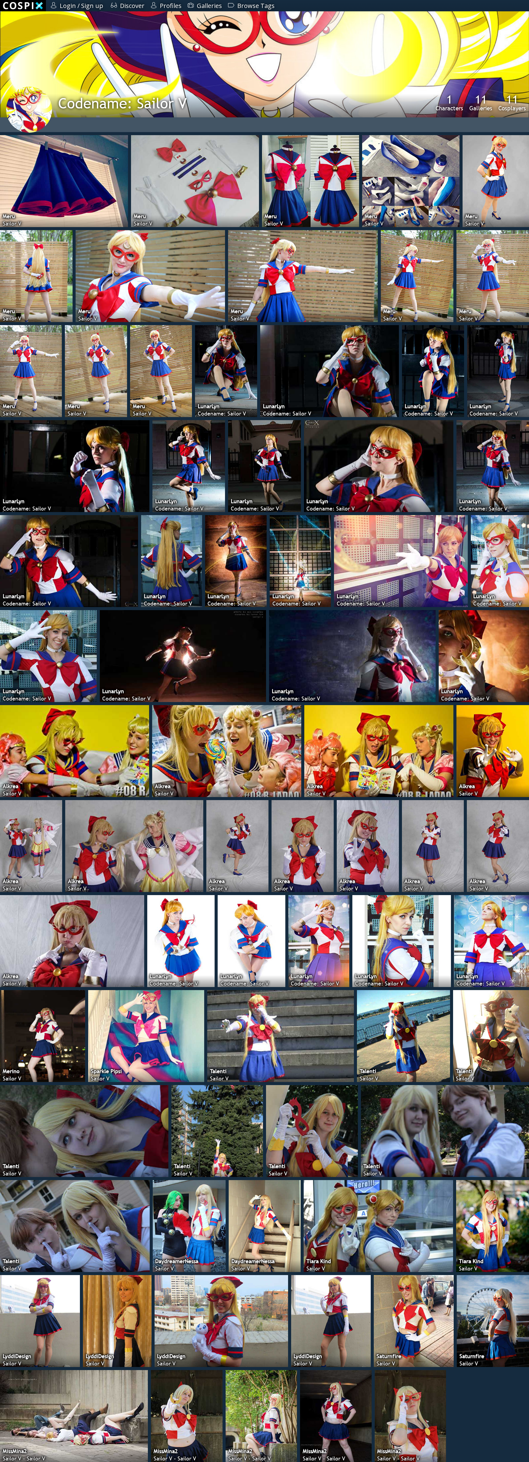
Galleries (480, 103)
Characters (449, 103)
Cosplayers (512, 103)
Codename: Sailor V (122, 103)
